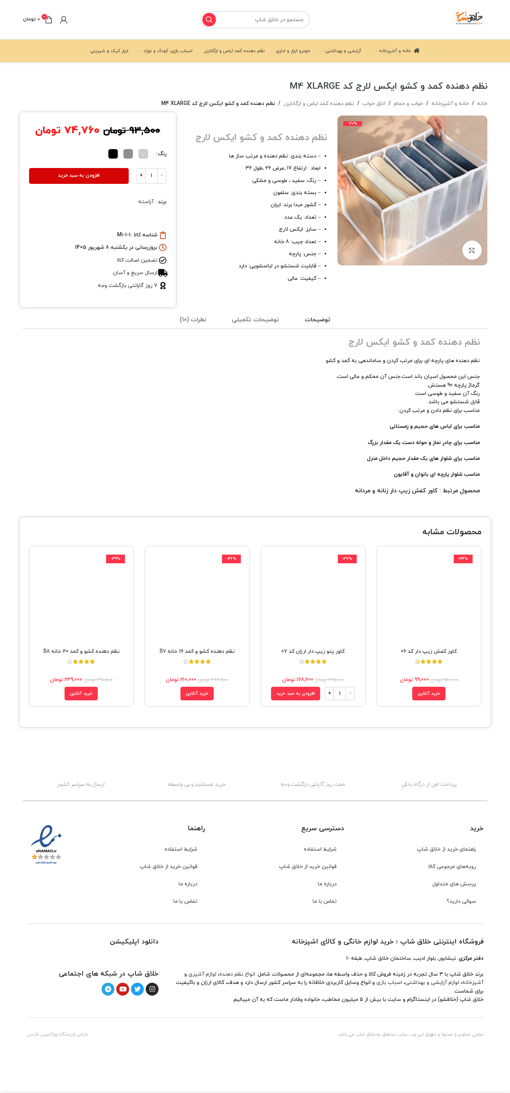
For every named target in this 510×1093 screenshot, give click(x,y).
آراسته (146, 201)
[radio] (143, 154)
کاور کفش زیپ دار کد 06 (429, 651)
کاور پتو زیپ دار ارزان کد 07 (313, 651)
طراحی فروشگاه (73, 1034)
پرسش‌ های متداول (454, 884)
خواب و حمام (408, 103)
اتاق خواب (373, 103)
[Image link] (137, 957)
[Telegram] (108, 989)
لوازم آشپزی (202, 974)
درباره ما (327, 884)
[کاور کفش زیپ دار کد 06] (429, 598)
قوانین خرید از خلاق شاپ (308, 866)
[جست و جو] (209, 19)
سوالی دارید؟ (461, 901)
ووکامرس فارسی (42, 1034)
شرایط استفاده (320, 849)
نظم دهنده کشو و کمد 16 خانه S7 (197, 651)
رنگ (162, 153)
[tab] (317, 320)
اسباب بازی (389, 982)
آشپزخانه (473, 982)
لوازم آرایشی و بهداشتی (432, 982)
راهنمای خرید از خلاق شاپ (446, 849)
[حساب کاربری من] (63, 19)
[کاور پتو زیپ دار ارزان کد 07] (313, 598)
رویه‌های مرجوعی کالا (452, 866)
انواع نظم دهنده (237, 974)
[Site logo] (469, 19)
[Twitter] (137, 989)
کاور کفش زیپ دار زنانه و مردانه (396, 491)
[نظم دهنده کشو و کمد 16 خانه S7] (197, 598)
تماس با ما (325, 901)
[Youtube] (122, 989)
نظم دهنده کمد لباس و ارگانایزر (319, 103)
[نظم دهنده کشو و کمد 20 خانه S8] (81, 598)
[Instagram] (152, 989)
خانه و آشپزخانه (450, 103)
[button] (295, 693)
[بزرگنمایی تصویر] (471, 249)
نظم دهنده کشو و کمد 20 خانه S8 (81, 651)
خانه (482, 103)
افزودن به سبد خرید (79, 175)
